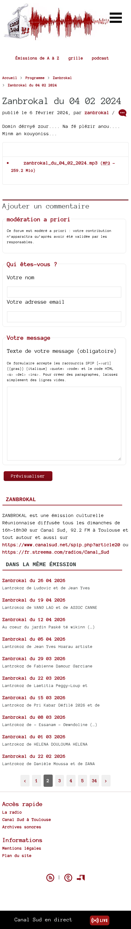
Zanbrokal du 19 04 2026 (34, 599)
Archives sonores (21, 826)
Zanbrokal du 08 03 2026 (34, 717)
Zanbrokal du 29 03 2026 (34, 658)
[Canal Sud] (56, 37)
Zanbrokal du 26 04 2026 (34, 580)
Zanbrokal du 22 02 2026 (34, 756)
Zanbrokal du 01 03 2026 (34, 736)
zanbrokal (97, 112)
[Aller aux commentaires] (122, 113)
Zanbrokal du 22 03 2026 (34, 678)
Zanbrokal (21, 500)
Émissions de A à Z (37, 58)
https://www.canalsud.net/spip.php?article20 (61, 544)
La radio (12, 812)
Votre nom (20, 277)
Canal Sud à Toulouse (26, 819)
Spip (65, 867)
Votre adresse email (36, 301)
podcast (100, 58)
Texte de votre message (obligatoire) (62, 351)
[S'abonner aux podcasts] (68, 878)
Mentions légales (21, 848)
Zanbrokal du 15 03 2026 (34, 697)
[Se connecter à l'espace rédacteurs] (81, 878)
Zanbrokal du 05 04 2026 (34, 639)
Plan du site (17, 855)
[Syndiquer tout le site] (50, 878)
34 (94, 780)
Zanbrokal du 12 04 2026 (34, 619)
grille (76, 58)
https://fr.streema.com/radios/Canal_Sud (55, 552)
